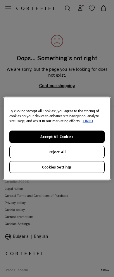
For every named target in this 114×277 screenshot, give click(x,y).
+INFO (88, 120)
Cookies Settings (57, 167)
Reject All (57, 151)
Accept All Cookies (56, 136)
